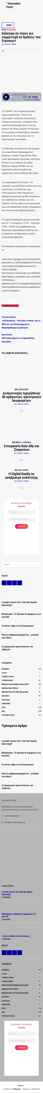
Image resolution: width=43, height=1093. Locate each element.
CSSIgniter (16, 1089)
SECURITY (5, 696)
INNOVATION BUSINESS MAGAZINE (15, 684)
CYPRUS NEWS (7, 680)
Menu (9, 25)
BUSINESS (16, 442)
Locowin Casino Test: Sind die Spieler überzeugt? (19, 603)
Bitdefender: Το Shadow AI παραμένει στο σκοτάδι (21, 615)
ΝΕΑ (16, 389)
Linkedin (4, 582)
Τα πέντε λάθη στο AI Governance (18, 625)
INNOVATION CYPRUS (10, 688)
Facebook (9, 582)
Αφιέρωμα (6, 700)
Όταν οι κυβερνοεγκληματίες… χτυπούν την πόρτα (20, 636)
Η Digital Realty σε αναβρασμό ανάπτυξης (21, 476)
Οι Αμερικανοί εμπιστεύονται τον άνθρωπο (17, 648)
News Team (10, 44)
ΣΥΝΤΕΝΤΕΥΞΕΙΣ (8, 715)
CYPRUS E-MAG (8, 677)
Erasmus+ (14, 305)
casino (4, 673)
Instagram (14, 582)
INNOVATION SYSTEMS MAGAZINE (15, 692)
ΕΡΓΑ (4, 30)
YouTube (19, 582)
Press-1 (21, 1085)
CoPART (5, 305)
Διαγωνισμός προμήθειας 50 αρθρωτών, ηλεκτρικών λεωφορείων (21, 397)
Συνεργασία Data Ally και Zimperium (21, 448)
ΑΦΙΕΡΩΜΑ (6, 704)
